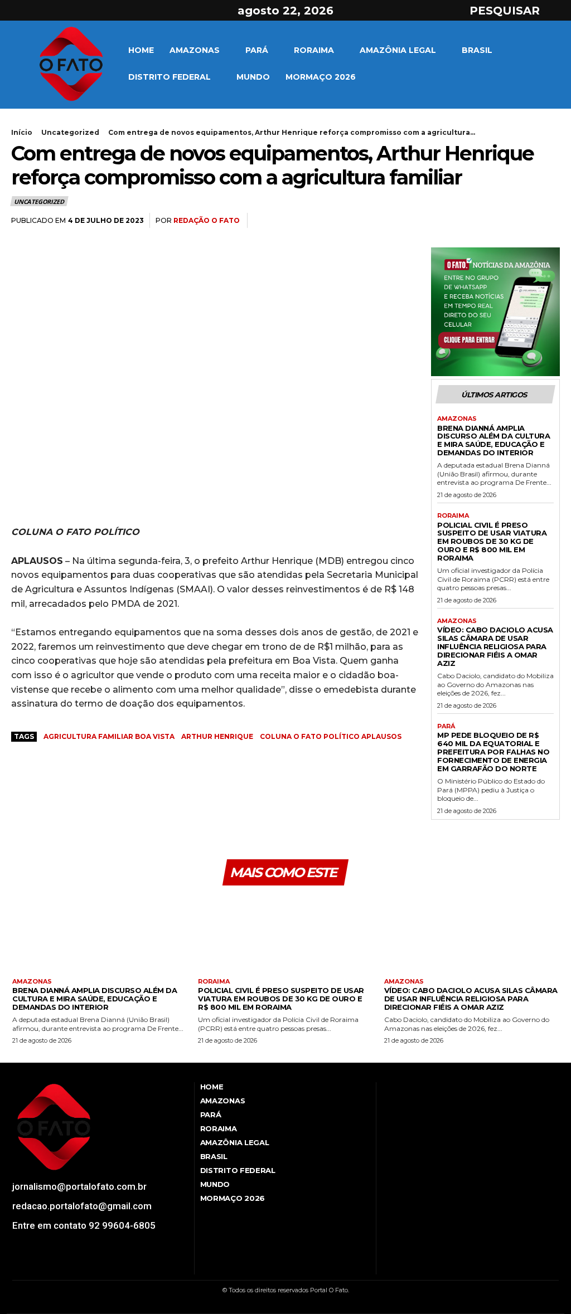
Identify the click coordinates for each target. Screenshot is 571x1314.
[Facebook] (18, 10)
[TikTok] (46, 1267)
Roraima (453, 515)
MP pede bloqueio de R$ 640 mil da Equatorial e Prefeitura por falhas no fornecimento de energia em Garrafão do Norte (493, 752)
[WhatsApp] (549, 221)
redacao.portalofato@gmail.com (82, 1205)
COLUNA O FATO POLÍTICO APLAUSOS (330, 736)
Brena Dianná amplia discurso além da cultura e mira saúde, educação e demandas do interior (493, 441)
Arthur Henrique (217, 736)
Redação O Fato (206, 220)
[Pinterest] (523, 221)
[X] (58, 10)
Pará (446, 726)
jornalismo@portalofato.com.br (79, 1186)
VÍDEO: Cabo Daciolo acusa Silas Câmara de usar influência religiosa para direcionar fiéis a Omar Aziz (495, 646)
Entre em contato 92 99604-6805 (84, 1225)
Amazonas (457, 418)
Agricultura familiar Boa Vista (109, 736)
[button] (515, 11)
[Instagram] (38, 10)
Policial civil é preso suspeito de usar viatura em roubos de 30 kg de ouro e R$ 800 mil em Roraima (491, 541)
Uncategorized (70, 132)
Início (21, 132)
